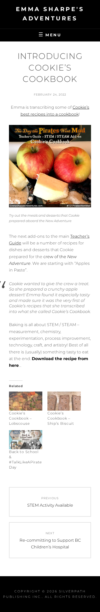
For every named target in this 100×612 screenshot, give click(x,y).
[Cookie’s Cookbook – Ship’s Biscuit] (64, 401)
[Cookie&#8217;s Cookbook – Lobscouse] (25, 401)
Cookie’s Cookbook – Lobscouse (20, 418)
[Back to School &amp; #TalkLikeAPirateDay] (25, 439)
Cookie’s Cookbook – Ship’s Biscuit (60, 418)
